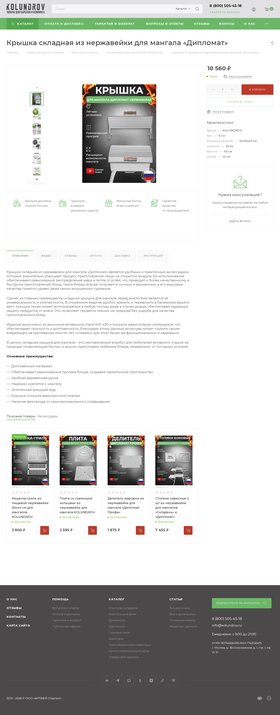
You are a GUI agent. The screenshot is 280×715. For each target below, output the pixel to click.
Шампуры (116, 638)
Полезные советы (183, 620)
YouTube (129, 680)
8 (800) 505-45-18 (226, 6)
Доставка (122, 255)
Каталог (117, 599)
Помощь (60, 599)
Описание (20, 255)
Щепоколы (117, 626)
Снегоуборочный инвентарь (130, 644)
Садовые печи (119, 632)
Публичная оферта (66, 626)
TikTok (162, 680)
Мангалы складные (123, 608)
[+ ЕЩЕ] (267, 24)
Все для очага (180, 608)
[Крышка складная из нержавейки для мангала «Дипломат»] (119, 133)
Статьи (176, 599)
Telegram (117, 680)
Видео (46, 255)
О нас (12, 599)
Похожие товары (21, 416)
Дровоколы (117, 620)
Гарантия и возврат (66, 620)
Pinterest (173, 680)
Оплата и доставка (66, 614)
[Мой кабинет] (254, 9)
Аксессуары (48, 416)
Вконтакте (106, 680)
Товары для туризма (123, 657)
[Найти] (197, 8)
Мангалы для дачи (122, 614)
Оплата (96, 255)
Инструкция (153, 255)
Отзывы (71, 255)
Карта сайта (18, 625)
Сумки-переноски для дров (129, 651)
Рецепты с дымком (183, 626)
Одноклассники (140, 680)
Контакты (16, 616)
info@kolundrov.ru (227, 625)
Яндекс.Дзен (151, 680)
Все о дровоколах (183, 614)
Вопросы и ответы (65, 608)
